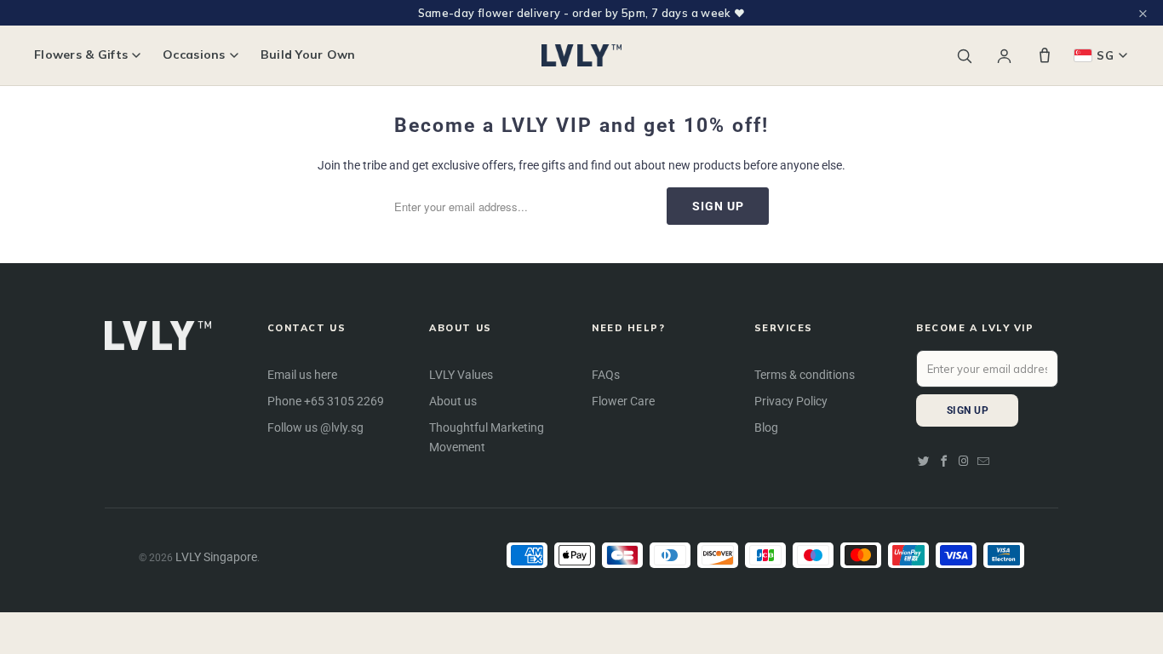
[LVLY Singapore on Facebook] (944, 461)
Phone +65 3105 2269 (325, 401)
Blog (766, 427)
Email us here (302, 375)
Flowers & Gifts (81, 55)
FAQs (606, 375)
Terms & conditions (804, 375)
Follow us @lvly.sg (315, 427)
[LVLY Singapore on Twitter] (923, 461)
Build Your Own (308, 55)
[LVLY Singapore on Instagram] (963, 461)
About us (453, 401)
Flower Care (623, 401)
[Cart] (1044, 55)
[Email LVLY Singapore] (983, 461)
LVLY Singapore (216, 557)
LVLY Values (461, 375)
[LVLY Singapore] (581, 55)
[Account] (1004, 55)
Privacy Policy (791, 401)
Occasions (194, 55)
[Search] (964, 55)
